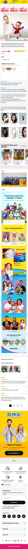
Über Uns (5, 529)
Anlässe (5, 534)
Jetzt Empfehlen (13, 453)
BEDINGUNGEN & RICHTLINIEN (11, 523)
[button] (1, 154)
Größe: (2, 56)
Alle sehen (23, 146)
